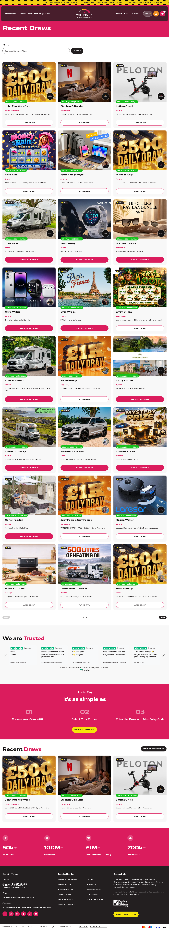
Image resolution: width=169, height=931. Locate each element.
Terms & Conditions (67, 879)
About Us (91, 884)
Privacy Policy (64, 894)
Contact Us (92, 894)
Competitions (10, 14)
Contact (135, 14)
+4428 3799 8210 (19, 884)
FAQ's (90, 879)
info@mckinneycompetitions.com (18, 897)
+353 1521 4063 (16, 886)
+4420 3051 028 (17, 888)
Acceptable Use (65, 889)
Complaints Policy (96, 899)
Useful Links (122, 14)
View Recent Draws (153, 749)
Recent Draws (26, 14)
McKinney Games (42, 14)
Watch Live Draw (29, 260)
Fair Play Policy (65, 899)
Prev (6, 617)
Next (162, 617)
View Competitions (84, 730)
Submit (77, 51)
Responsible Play (66, 904)
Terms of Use (64, 884)
